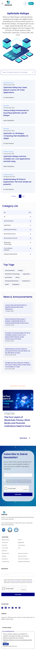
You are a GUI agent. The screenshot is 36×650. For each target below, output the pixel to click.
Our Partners (21, 545)
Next (23, 196)
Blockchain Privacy (9, 412)
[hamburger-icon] (2, 3)
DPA (19, 548)
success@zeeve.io (8, 631)
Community (5, 548)
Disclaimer (5, 559)
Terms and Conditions (17, 481)
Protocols (4, 545)
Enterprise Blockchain (24, 561)
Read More (24, 438)
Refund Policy (5, 540)
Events (20, 540)
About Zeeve (5, 553)
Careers (4, 556)
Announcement (22, 556)
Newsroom (21, 542)
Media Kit (4, 550)
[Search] (32, 72)
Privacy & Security (23, 553)
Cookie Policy (5, 561)
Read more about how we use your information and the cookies (17, 641)
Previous (14, 196)
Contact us (5, 542)
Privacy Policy (28, 481)
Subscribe (18, 494)
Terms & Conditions (23, 559)
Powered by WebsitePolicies (10, 646)
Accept (6, 644)
